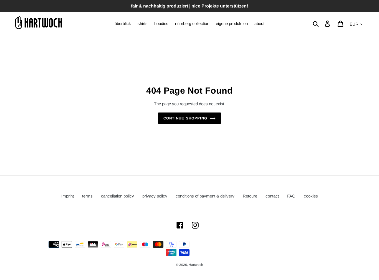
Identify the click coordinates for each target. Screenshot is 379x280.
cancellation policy (117, 196)
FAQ (291, 196)
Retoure (250, 196)
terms (87, 196)
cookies (311, 196)
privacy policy (154, 196)
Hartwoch (196, 265)
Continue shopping (185, 118)
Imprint (67, 196)
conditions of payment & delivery (205, 196)
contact (272, 196)
